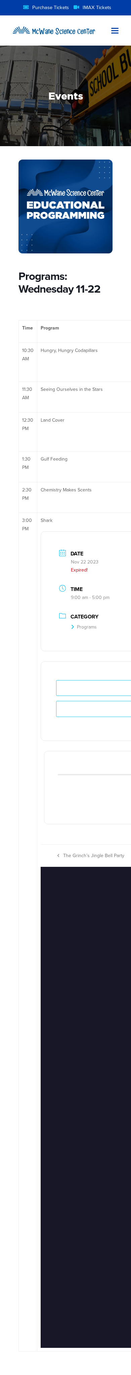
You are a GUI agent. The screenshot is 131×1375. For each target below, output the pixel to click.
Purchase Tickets (50, 7)
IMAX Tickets (97, 7)
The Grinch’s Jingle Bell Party (90, 856)
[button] (115, 31)
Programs (87, 626)
